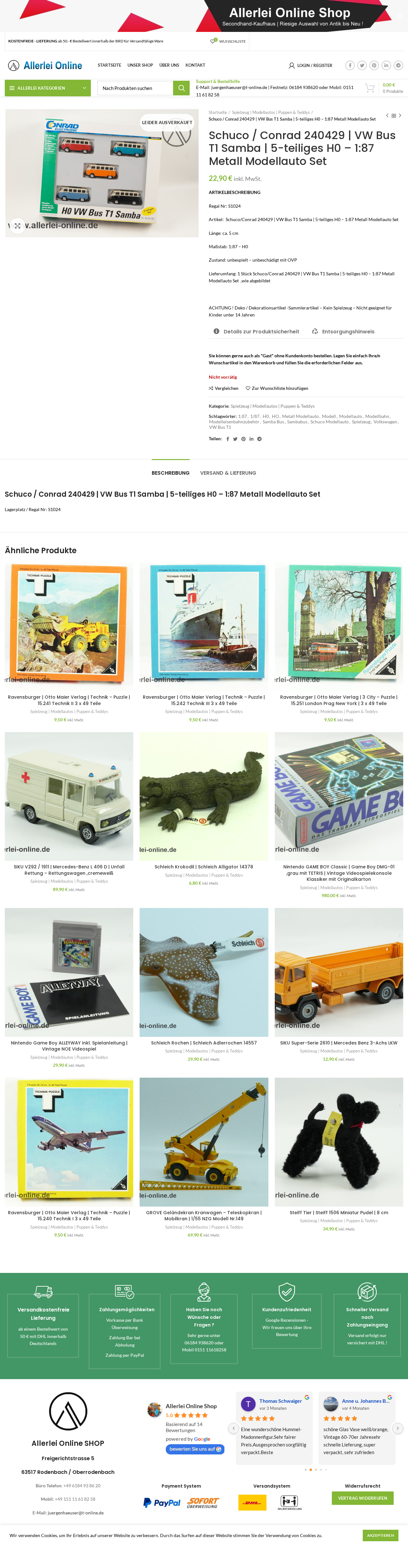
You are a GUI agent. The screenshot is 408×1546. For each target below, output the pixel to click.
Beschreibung (171, 473)
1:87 (242, 416)
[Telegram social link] (398, 65)
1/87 (254, 416)
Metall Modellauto (300, 416)
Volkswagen (385, 421)
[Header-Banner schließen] (400, 16)
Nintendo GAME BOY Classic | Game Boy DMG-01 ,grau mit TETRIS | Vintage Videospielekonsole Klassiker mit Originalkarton (339, 873)
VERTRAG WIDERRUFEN (362, 1498)
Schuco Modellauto (329, 421)
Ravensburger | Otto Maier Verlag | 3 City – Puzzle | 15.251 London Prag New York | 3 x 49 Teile (338, 700)
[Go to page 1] (311, 1470)
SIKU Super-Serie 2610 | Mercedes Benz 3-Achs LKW (338, 1043)
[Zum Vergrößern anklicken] (18, 226)
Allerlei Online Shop (191, 1405)
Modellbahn (377, 416)
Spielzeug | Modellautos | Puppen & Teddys (271, 112)
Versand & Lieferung (228, 473)
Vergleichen (226, 388)
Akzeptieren (380, 1535)
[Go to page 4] (326, 1470)
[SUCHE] (181, 88)
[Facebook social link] (350, 65)
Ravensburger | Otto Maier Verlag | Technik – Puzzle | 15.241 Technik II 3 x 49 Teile (69, 700)
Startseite (218, 112)
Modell (329, 416)
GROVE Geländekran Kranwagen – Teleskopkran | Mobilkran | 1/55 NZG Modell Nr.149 (204, 1215)
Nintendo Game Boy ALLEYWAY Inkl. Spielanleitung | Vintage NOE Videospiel (69, 1046)
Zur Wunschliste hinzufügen (280, 388)
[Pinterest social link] (374, 65)
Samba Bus (273, 421)
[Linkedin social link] (386, 65)
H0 (266, 416)
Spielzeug (361, 421)
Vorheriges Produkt (387, 116)
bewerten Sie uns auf (192, 1449)
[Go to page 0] (305, 1470)
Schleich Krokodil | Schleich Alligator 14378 (204, 867)
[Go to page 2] (316, 1470)
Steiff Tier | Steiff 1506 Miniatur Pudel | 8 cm (339, 1212)
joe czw (350, 1401)
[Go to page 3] (321, 1470)
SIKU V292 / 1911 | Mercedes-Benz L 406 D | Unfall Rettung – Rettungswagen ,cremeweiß (69, 870)
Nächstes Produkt (400, 116)
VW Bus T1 (220, 427)
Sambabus (297, 421)
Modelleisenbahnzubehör (234, 421)
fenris (266, 1401)
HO (275, 416)
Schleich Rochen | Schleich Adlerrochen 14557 (204, 1043)
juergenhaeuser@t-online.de (76, 1512)
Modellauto (350, 416)
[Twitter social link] (362, 65)
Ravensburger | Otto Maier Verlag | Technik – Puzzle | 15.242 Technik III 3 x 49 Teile (204, 700)
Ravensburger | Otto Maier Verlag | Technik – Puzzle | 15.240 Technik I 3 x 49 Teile (69, 1215)
